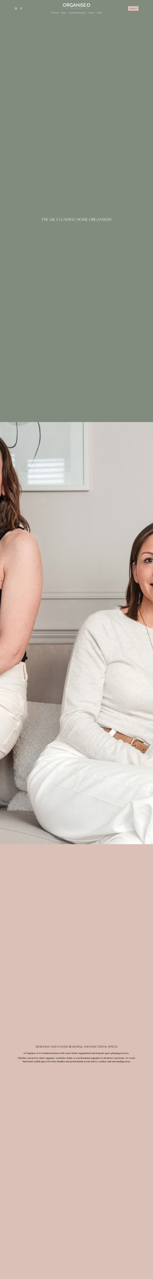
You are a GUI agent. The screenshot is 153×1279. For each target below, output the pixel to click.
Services (55, 13)
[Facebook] (21, 8)
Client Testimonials (77, 13)
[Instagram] (16, 8)
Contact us (133, 8)
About (63, 13)
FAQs (99, 13)
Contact (91, 13)
